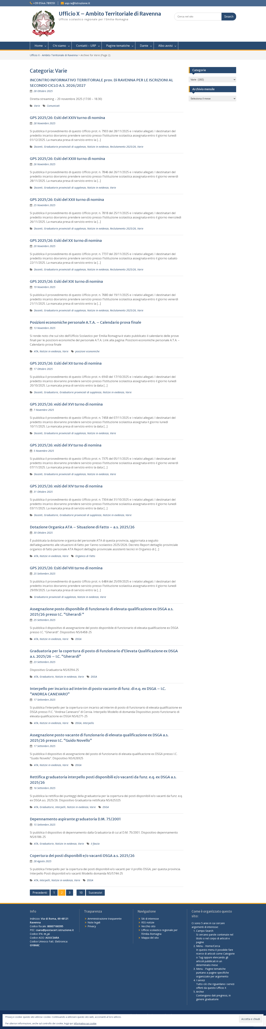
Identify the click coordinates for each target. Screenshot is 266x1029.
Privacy (92, 926)
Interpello (88, 723)
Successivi (95, 893)
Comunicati (53, 105)
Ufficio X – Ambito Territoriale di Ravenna (110, 14)
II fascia (95, 843)
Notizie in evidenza (98, 146)
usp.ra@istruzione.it (77, 3)
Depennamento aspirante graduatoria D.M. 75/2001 (75, 819)
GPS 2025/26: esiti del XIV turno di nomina (66, 486)
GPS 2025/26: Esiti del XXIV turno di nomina (67, 117)
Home (39, 46)
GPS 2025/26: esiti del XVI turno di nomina (66, 404)
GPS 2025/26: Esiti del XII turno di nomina (66, 363)
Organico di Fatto (85, 556)
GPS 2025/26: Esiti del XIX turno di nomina (66, 281)
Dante (144, 46)
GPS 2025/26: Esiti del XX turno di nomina (66, 240)
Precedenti (40, 893)
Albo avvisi (165, 46)
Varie (37, 105)
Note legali (94, 922)
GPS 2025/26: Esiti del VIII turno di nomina (66, 568)
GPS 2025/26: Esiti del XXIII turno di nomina (67, 158)
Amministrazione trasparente (105, 918)
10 (81, 893)
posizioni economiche (87, 351)
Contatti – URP (86, 46)
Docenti (38, 146)
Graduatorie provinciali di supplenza (65, 146)
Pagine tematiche (118, 46)
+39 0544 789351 (44, 3)
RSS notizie (147, 922)
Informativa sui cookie (85, 1023)
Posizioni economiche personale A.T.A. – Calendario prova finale (85, 322)
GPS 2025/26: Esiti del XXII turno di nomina (67, 199)
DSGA (78, 639)
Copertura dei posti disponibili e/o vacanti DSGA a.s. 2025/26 (82, 855)
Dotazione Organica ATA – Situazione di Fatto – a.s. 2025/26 (82, 527)
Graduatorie (51, 392)
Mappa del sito (150, 937)
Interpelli (60, 807)
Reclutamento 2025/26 (123, 146)
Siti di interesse (150, 918)
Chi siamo (59, 46)
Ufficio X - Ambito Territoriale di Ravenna (54, 55)
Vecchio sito (148, 926)
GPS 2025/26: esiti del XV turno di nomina (66, 445)
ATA (36, 351)
